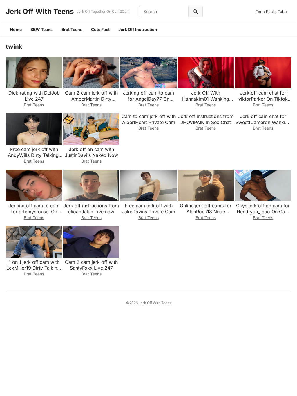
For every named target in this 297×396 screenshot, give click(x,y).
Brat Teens (71, 29)
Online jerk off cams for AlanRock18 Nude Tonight (205, 212)
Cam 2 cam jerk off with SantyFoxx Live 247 (91, 265)
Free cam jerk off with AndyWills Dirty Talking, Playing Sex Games (34, 155)
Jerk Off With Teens (40, 11)
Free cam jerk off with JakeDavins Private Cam (148, 209)
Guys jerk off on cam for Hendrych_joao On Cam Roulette (263, 212)
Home (16, 29)
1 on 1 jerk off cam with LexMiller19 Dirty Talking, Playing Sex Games (33, 268)
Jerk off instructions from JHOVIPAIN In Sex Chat (205, 119)
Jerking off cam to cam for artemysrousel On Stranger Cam (33, 212)
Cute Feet (100, 29)
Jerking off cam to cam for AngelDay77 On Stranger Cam (148, 99)
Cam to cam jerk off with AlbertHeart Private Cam (149, 119)
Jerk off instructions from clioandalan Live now (91, 209)
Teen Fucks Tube (271, 11)
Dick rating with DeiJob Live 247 (34, 96)
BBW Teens (41, 29)
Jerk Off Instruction (137, 29)
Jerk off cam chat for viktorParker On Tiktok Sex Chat (263, 99)
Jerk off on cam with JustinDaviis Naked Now (91, 152)
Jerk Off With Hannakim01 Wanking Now (205, 99)
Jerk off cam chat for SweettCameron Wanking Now (263, 122)
